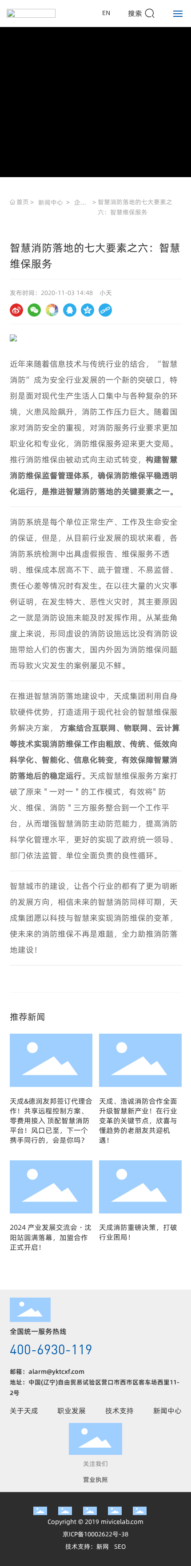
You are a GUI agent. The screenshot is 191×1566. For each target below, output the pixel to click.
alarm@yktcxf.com (56, 1371)
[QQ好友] (69, 310)
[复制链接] (105, 310)
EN (106, 12)
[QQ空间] (87, 310)
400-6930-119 (51, 1349)
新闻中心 (50, 202)
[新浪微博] (16, 310)
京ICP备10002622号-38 (95, 1534)
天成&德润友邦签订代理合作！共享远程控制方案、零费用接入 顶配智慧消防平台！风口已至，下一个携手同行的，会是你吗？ (51, 1120)
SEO (120, 1546)
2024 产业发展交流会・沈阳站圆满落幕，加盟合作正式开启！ (51, 1237)
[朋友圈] (52, 310)
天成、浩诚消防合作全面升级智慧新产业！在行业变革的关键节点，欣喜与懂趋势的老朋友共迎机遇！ (138, 1120)
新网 (102, 1546)
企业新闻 (80, 203)
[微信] (34, 310)
